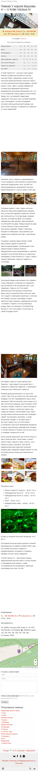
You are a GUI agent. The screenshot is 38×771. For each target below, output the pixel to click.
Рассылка (19, 763)
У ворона (4, 720)
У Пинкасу (4, 729)
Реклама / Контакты (9, 761)
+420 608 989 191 (10, 616)
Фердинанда (5, 741)
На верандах (5, 727)
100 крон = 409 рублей (26, 751)
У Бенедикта (5, 736)
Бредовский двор (7, 724)
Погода (10, 751)
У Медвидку (5, 722)
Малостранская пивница (9, 734)
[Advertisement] (19, 131)
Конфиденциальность (26, 761)
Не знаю (34, 62)
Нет (28, 62)
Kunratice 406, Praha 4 (13, 31)
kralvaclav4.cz (15, 34)
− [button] (35, 663)
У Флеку (3, 715)
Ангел (3, 738)
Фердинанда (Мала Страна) (10, 710)
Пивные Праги (12, 1)
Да (24, 62)
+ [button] (35, 660)
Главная (3, 1)
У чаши (3, 713)
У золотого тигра (6, 731)
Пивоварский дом (7, 717)
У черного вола (6, 743)
